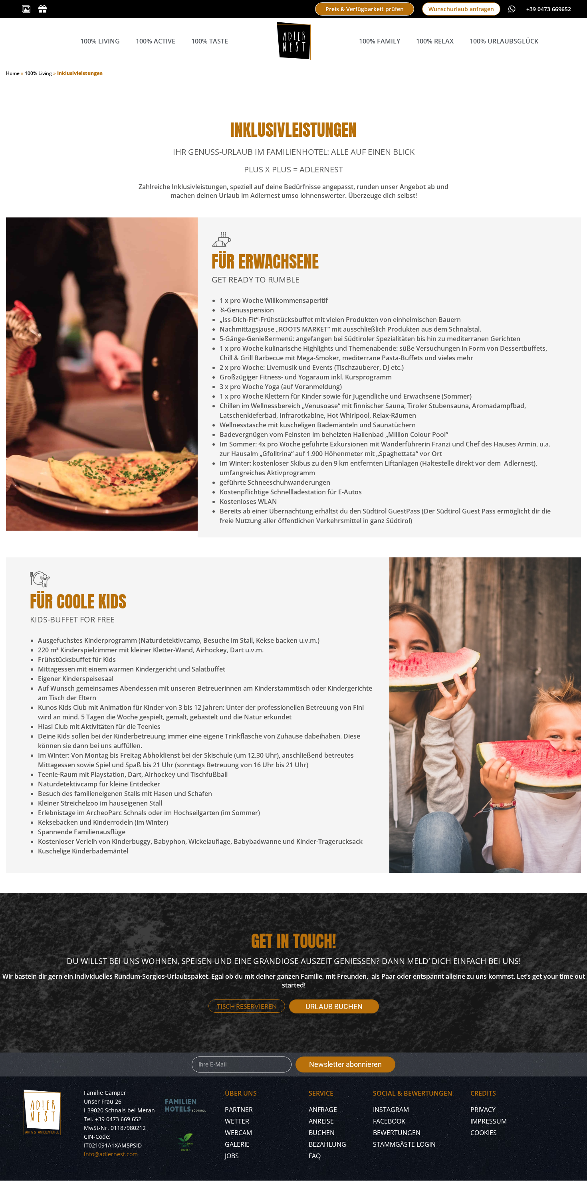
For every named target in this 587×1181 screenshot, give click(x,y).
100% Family (379, 41)
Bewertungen (396, 1132)
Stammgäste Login (404, 1144)
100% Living (100, 41)
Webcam (238, 1132)
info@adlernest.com (111, 1154)
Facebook (389, 1121)
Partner (239, 1109)
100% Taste (209, 41)
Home (13, 73)
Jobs (232, 1155)
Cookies (483, 1132)
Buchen (322, 1132)
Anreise (321, 1121)
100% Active (155, 41)
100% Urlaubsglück (504, 41)
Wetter (237, 1121)
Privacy (483, 1109)
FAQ (315, 1155)
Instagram (391, 1109)
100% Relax (435, 41)
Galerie (237, 1144)
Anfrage (323, 1109)
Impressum (488, 1121)
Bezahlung (327, 1144)
